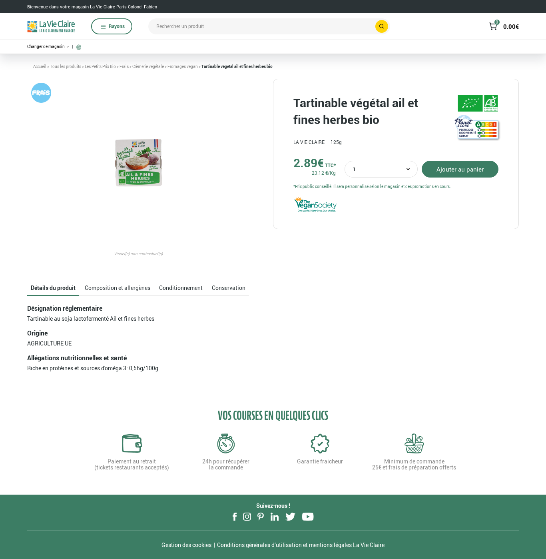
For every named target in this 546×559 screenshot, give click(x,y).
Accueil (39, 66)
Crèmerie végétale (148, 66)
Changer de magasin (46, 46)
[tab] (53, 288)
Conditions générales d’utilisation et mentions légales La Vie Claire (301, 545)
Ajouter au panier (460, 169)
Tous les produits (65, 66)
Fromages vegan (182, 66)
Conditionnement (181, 287)
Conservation (228, 287)
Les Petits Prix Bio (100, 66)
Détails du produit (53, 287)
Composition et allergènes (117, 287)
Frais (124, 66)
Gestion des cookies (186, 545)
